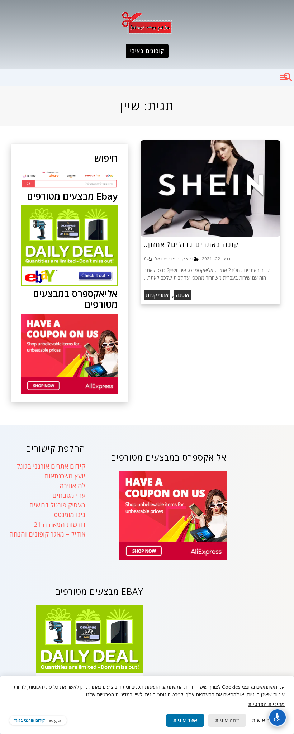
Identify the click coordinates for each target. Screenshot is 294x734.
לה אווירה (72, 485)
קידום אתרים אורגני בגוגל (51, 466)
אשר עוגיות (185, 720)
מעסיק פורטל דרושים (57, 505)
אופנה (182, 295)
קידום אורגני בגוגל (29, 720)
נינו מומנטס (69, 514)
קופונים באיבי (147, 50)
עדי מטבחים (68, 495)
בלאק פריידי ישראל (174, 258)
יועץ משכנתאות (64, 476)
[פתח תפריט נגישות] (277, 717)
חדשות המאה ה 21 (59, 524)
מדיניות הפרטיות (266, 704)
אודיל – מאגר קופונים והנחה (47, 534)
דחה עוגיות (227, 720)
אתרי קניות (157, 295)
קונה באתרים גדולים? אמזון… (190, 244)
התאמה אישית (267, 720)
